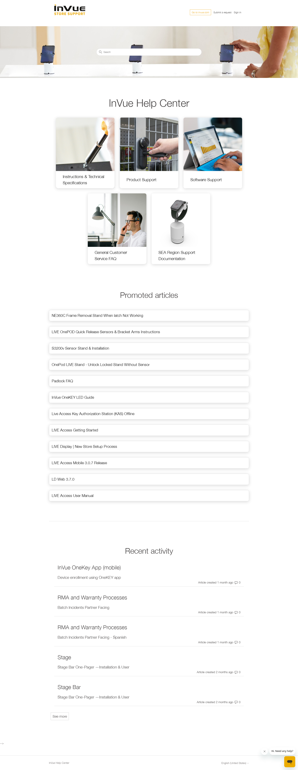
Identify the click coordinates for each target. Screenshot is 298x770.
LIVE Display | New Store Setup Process (84, 446)
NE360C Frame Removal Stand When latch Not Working (97, 315)
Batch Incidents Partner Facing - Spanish (92, 637)
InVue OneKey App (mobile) (89, 567)
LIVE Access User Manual (72, 495)
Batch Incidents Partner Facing (83, 607)
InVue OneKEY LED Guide (73, 397)
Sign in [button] (237, 12)
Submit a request (222, 12)
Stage (64, 657)
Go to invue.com (200, 12)
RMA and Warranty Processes (92, 597)
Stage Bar (69, 687)
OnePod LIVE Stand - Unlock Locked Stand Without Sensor (101, 364)
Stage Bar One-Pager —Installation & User (93, 667)
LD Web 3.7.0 (63, 479)
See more (61, 716)
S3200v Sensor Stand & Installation (80, 348)
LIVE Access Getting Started (75, 430)
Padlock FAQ (62, 381)
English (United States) (234, 763)
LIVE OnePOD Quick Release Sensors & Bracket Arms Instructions (106, 332)
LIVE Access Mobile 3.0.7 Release (79, 463)
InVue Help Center (59, 762)
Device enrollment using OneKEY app (89, 577)
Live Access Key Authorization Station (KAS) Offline (93, 413)
